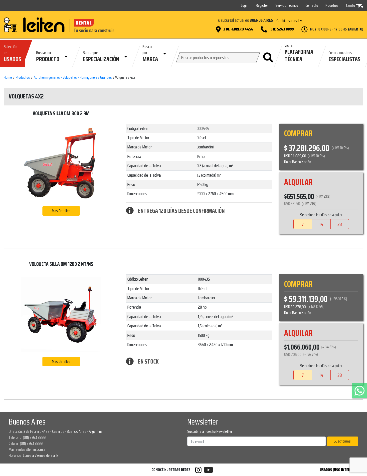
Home (8, 77)
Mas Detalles (61, 211)
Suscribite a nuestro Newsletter (209, 432)
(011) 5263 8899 (281, 29)
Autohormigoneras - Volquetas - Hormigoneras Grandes (73, 77)
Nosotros (332, 5)
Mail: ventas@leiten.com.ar (28, 449)
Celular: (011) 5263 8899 (26, 443)
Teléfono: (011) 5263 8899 (27, 437)
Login (244, 5)
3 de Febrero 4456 (238, 29)
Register (262, 5)
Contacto (312, 5)
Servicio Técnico (286, 5)
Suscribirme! (342, 441)
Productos (23, 77)
